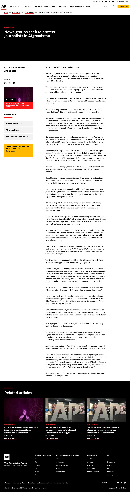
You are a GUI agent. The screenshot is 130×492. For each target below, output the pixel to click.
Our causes (110, 472)
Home (6, 12)
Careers (109, 465)
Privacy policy (17, 483)
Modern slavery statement (45, 483)
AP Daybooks (91, 465)
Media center (16, 12)
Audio (37, 472)
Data (36, 468)
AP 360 (58, 468)
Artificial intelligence (62, 465)
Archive (37, 475)
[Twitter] (109, 1)
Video (37, 459)
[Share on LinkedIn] (14, 83)
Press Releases (12, 123)
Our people (110, 475)
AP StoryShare (91, 468)
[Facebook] (113, 1)
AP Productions (60, 472)
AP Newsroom (60, 459)
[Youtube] (106, 1)
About (109, 459)
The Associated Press (29, 488)
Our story (110, 468)
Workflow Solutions (93, 472)
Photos (37, 465)
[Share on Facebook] (5, 83)
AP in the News (29, 12)
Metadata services (92, 459)
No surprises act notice (62, 483)
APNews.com (60, 462)
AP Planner (90, 462)
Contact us (123, 6)
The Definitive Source (15, 136)
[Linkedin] (103, 1)
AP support (7, 483)
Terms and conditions (28, 483)
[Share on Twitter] (9, 83)
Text (36, 462)
